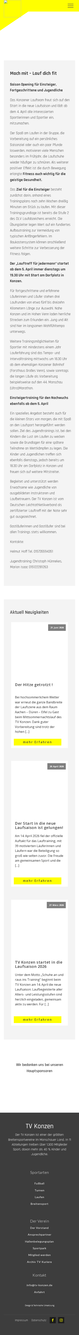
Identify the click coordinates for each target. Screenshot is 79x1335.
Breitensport (40, 1203)
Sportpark (39, 1248)
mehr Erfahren (37, 742)
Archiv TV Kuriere (39, 1261)
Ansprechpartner (39, 1234)
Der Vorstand (39, 1227)
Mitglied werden (39, 1254)
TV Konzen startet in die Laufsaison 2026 (38, 964)
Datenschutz (38, 1320)
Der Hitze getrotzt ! (34, 684)
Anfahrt (39, 1292)
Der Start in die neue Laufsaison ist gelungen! (39, 825)
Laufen (39, 1197)
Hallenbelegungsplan (39, 1241)
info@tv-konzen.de (40, 1285)
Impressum (21, 1320)
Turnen (39, 1190)
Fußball (39, 1183)
